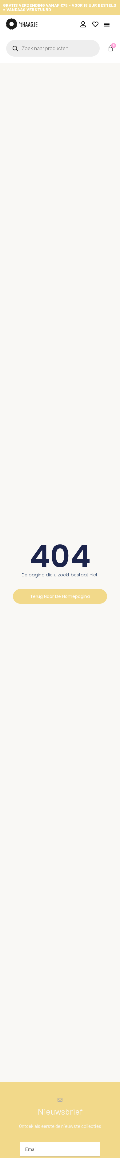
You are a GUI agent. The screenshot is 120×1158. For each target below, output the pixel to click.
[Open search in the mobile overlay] (53, 48)
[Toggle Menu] (107, 24)
